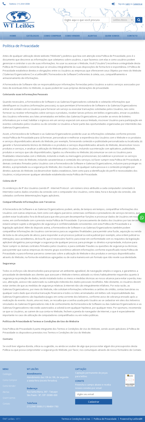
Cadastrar (93, 401)
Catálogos (32, 35)
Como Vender (72, 35)
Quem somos (112, 35)
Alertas (92, 35)
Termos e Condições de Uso (76, 418)
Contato (132, 35)
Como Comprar (52, 35)
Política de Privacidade (105, 418)
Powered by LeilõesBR (131, 418)
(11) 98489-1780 (50, 406)
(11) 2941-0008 (34, 406)
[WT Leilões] (22, 20)
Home (13, 35)
